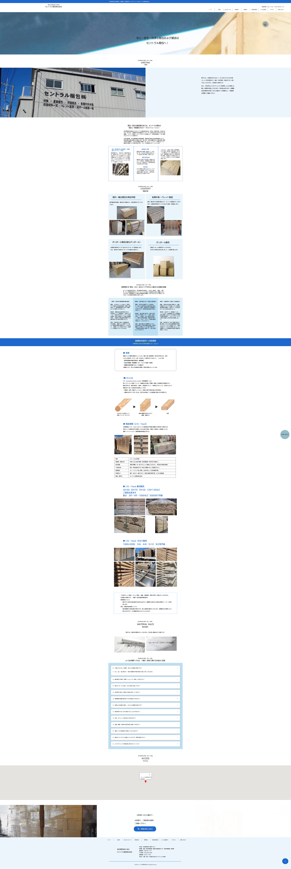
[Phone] (138, 828)
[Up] (285, 861)
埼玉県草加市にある (123, 849)
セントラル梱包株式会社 (124, 852)
